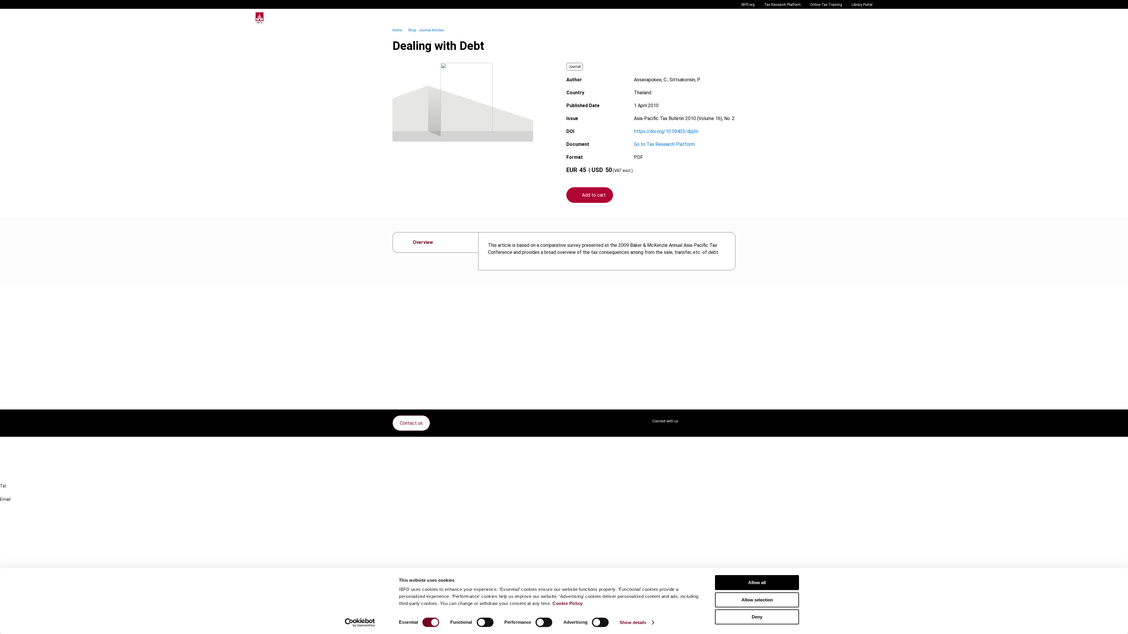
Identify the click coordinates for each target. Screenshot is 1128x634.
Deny (757, 616)
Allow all (757, 582)
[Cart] (855, 18)
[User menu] (866, 18)
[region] (607, 251)
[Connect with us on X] (688, 421)
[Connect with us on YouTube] (716, 421)
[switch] (485, 622)
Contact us (411, 423)
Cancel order (25, 445)
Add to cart (594, 195)
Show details (633, 622)
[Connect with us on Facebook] (731, 421)
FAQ (16, 455)
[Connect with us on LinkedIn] (702, 421)
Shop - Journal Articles (426, 30)
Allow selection (757, 599)
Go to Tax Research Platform (664, 144)
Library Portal (862, 5)
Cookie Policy (568, 603)
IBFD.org (748, 5)
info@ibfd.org (14, 506)
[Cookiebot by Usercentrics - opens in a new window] (360, 622)
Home (397, 30)
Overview (423, 242)
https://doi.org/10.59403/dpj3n (666, 131)
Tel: (3, 486)
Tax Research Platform (782, 5)
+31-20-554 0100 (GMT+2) (28, 492)
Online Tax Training (826, 5)
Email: (5, 499)
